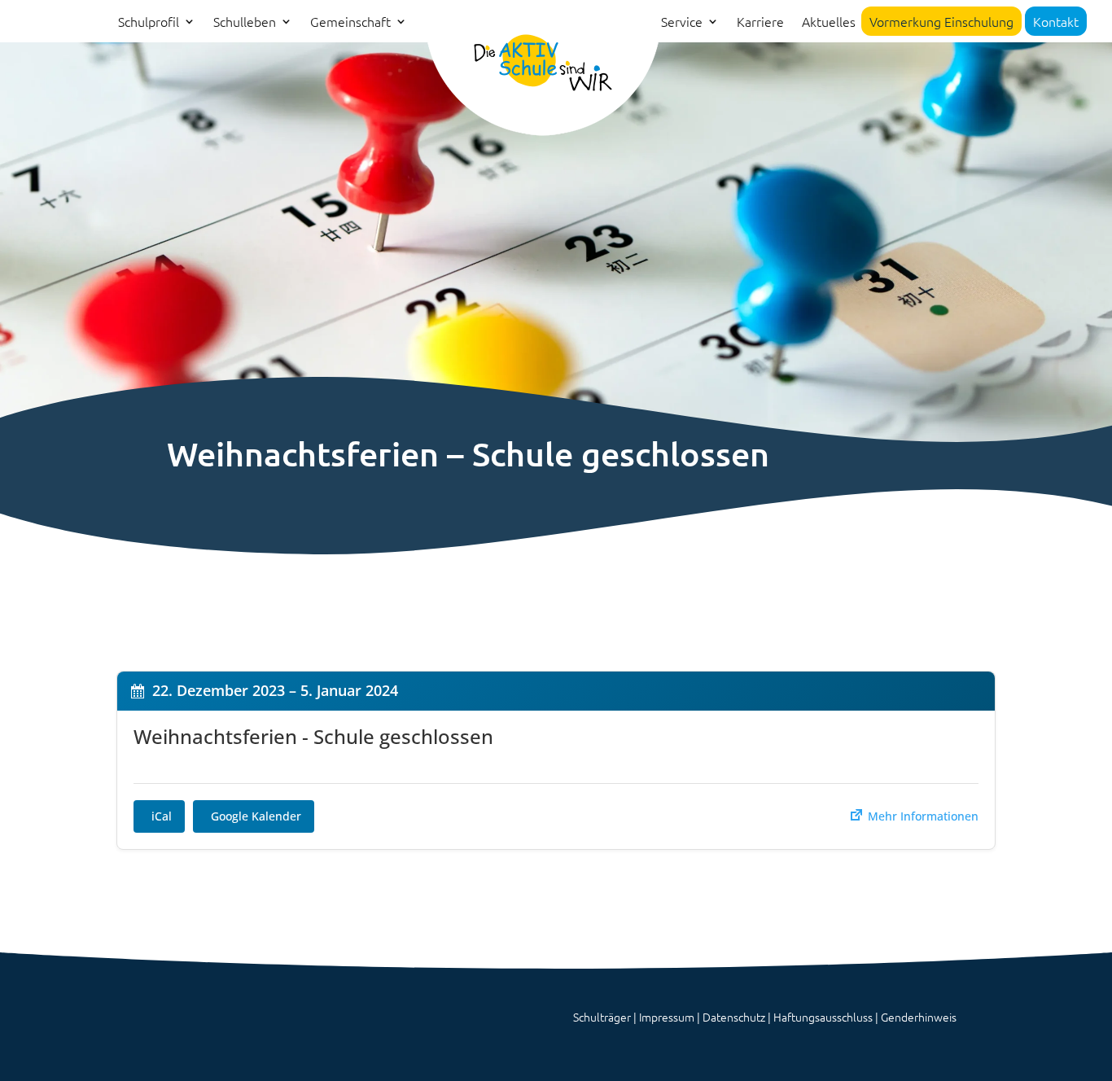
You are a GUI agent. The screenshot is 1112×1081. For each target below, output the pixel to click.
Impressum (666, 1017)
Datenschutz (734, 1017)
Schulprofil (148, 22)
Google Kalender (256, 816)
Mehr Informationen (921, 816)
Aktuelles (829, 22)
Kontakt (1056, 21)
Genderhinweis (919, 1017)
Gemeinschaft (350, 22)
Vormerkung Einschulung (941, 21)
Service (682, 22)
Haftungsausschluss (823, 1017)
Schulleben (244, 22)
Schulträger (602, 1017)
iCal (161, 816)
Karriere (760, 22)
